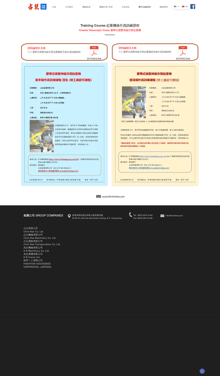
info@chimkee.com (174, 215)
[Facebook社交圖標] (192, 6)
